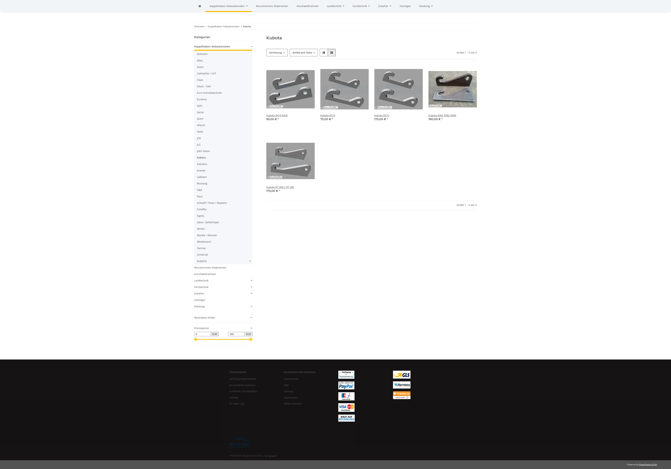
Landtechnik (201, 280)
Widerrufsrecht (293, 403)
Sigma (200, 215)
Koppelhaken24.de (648, 464)
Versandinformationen (242, 385)
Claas (200, 80)
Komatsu (202, 164)
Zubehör (202, 261)
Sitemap (288, 391)
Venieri (201, 228)
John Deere (203, 151)
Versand (272, 455)
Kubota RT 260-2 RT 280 (280, 187)
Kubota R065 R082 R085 (442, 115)
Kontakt (233, 397)
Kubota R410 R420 (277, 115)
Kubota (201, 157)
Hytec (200, 131)
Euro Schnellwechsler (209, 92)
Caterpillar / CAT (206, 73)
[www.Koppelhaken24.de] (199, 6)
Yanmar (201, 248)
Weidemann (204, 241)
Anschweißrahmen (205, 274)
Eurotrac (202, 99)
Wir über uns (236, 403)
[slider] (195, 339)
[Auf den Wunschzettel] (309, 71)
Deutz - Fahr (204, 86)
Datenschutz (291, 378)
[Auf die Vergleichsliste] (300, 71)
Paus (200, 196)
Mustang (202, 183)
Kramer (201, 170)
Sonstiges (199, 300)
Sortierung (275, 52)
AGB (286, 385)
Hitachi (201, 125)
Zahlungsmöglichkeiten (242, 378)
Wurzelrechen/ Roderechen (210, 267)
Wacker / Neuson (207, 235)
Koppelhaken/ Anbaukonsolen (212, 46)
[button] (324, 52)
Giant (200, 118)
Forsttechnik (201, 287)
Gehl (199, 105)
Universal (202, 254)
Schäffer (202, 209)
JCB (199, 138)
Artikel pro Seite (302, 52)
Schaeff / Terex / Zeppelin (212, 202)
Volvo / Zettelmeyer (208, 222)
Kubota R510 (327, 115)
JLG (199, 144)
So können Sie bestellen (243, 391)
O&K (199, 190)
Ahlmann (202, 54)
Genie (200, 112)
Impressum (290, 397)
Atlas (200, 60)
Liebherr (202, 177)
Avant (200, 67)
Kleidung (199, 306)
